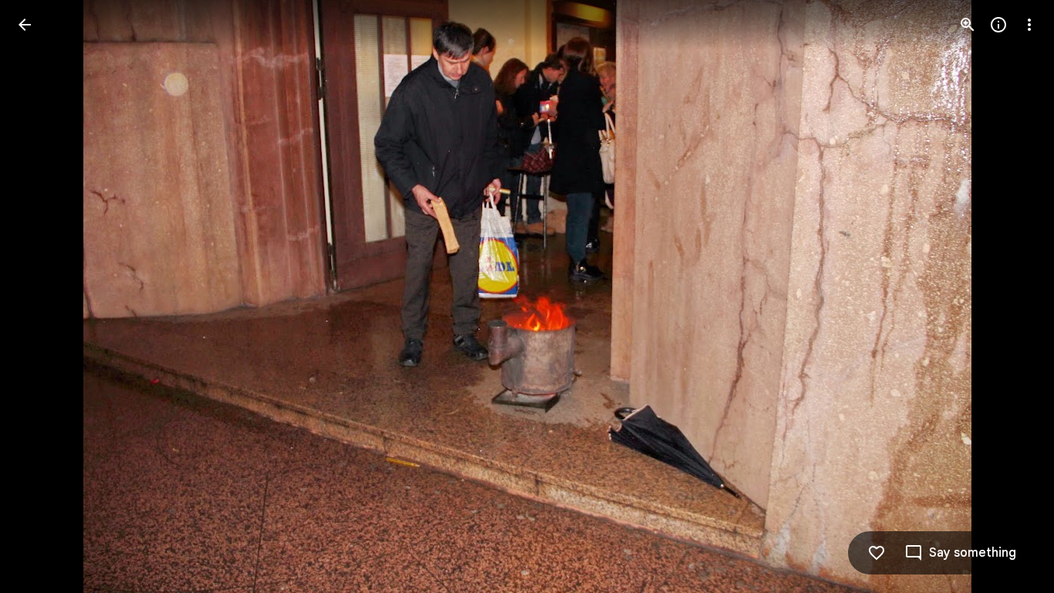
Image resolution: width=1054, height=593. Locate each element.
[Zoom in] (967, 24)
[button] (43, 296)
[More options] (1029, 24)
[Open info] (998, 24)
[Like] (876, 553)
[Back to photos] (24, 24)
